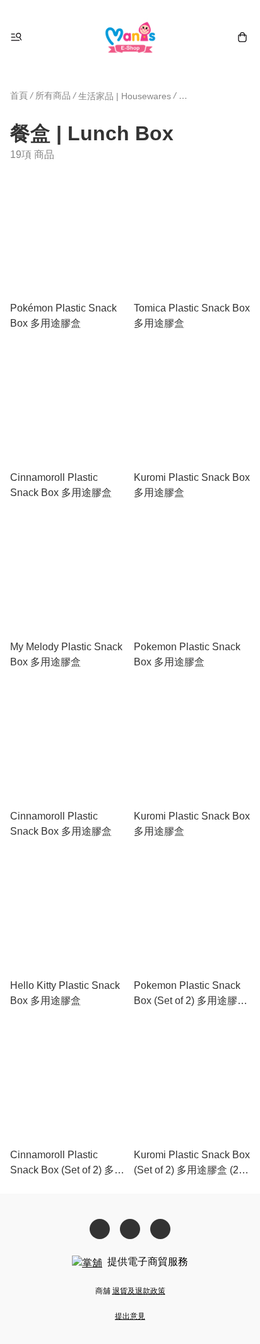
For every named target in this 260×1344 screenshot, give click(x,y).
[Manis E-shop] (130, 37)
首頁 (19, 95)
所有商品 (53, 95)
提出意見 (130, 1316)
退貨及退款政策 (138, 1290)
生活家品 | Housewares (124, 96)
